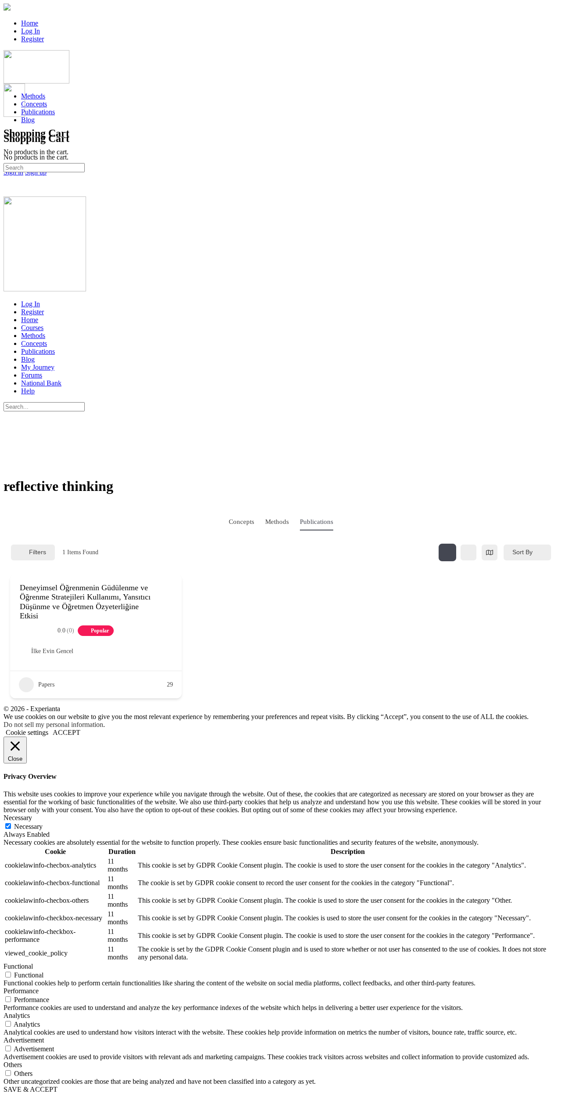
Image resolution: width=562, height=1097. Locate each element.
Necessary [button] (18, 817)
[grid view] (447, 552)
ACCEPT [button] (66, 732)
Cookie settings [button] (27, 732)
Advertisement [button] (24, 1040)
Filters (37, 552)
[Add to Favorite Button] (169, 602)
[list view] (468, 552)
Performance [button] (21, 991)
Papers (46, 684)
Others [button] (13, 1064)
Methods (277, 521)
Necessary (28, 826)
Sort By (522, 552)
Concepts (241, 521)
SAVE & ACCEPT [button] (31, 1089)
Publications (316, 521)
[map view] (489, 552)
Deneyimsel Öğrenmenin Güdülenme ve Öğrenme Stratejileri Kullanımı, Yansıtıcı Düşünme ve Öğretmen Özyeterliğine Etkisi (85, 602)
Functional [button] (18, 966)
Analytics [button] (17, 1015)
